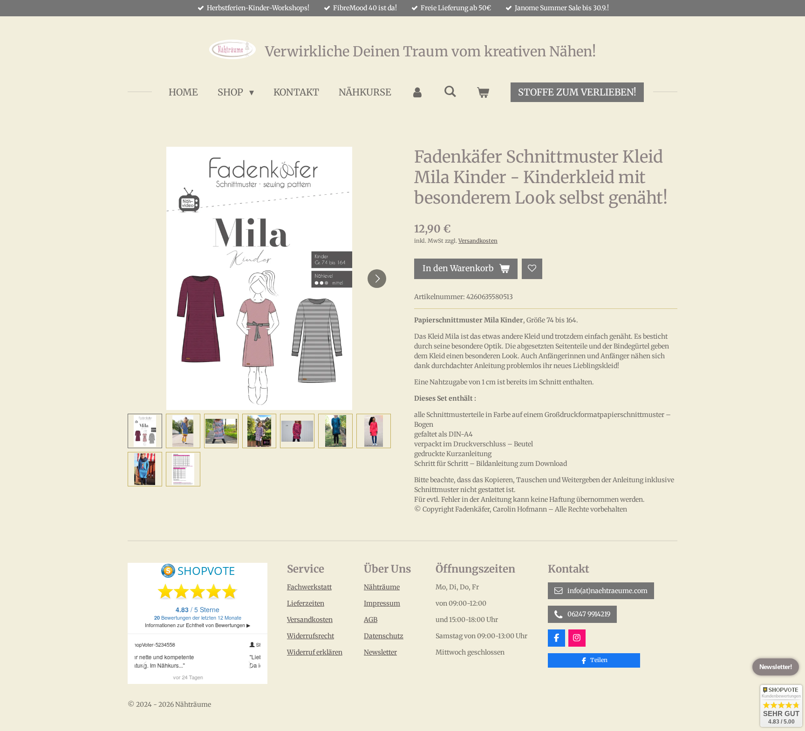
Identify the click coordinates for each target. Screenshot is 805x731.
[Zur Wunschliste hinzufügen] (532, 269)
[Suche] (450, 91)
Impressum (382, 603)
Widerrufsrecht (310, 636)
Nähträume (382, 587)
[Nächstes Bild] (377, 278)
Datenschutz (383, 636)
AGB (370, 619)
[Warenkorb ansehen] (483, 92)
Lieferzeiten (305, 603)
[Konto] (417, 92)
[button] (145, 431)
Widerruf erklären (314, 652)
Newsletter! (775, 666)
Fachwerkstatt (309, 587)
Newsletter (380, 652)
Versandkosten (478, 241)
